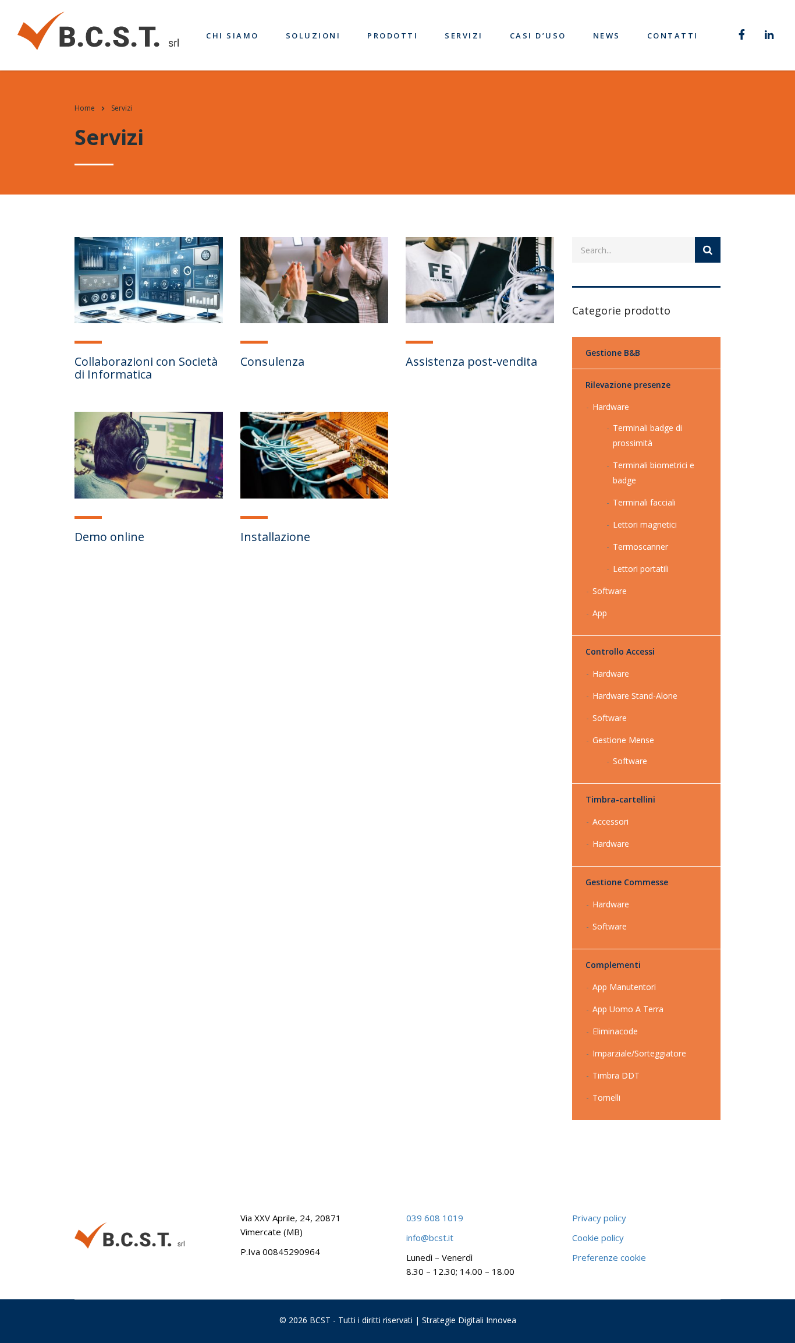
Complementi (613, 964)
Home (84, 108)
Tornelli (606, 1097)
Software (609, 590)
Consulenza (272, 361)
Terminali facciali (644, 502)
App (599, 613)
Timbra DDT (616, 1075)
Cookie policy (598, 1237)
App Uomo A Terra (627, 1009)
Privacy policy (599, 1218)
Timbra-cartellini (620, 799)
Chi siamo (232, 35)
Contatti (672, 35)
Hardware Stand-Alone (634, 695)
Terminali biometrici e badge (653, 473)
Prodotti (392, 35)
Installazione (275, 537)
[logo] (98, 30)
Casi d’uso (538, 35)
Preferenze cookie (609, 1257)
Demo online (109, 537)
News (606, 35)
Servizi (464, 35)
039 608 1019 (434, 1218)
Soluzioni (313, 35)
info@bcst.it (429, 1237)
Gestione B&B (612, 352)
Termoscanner (640, 546)
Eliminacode (615, 1031)
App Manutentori (624, 986)
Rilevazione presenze (627, 384)
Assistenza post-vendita (471, 361)
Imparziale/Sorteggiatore (639, 1053)
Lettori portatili (641, 568)
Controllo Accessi (620, 651)
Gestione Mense (623, 739)
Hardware (610, 406)
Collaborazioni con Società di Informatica (146, 368)
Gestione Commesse (626, 882)
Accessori (610, 821)
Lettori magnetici (645, 524)
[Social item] (742, 35)
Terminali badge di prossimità (647, 435)
